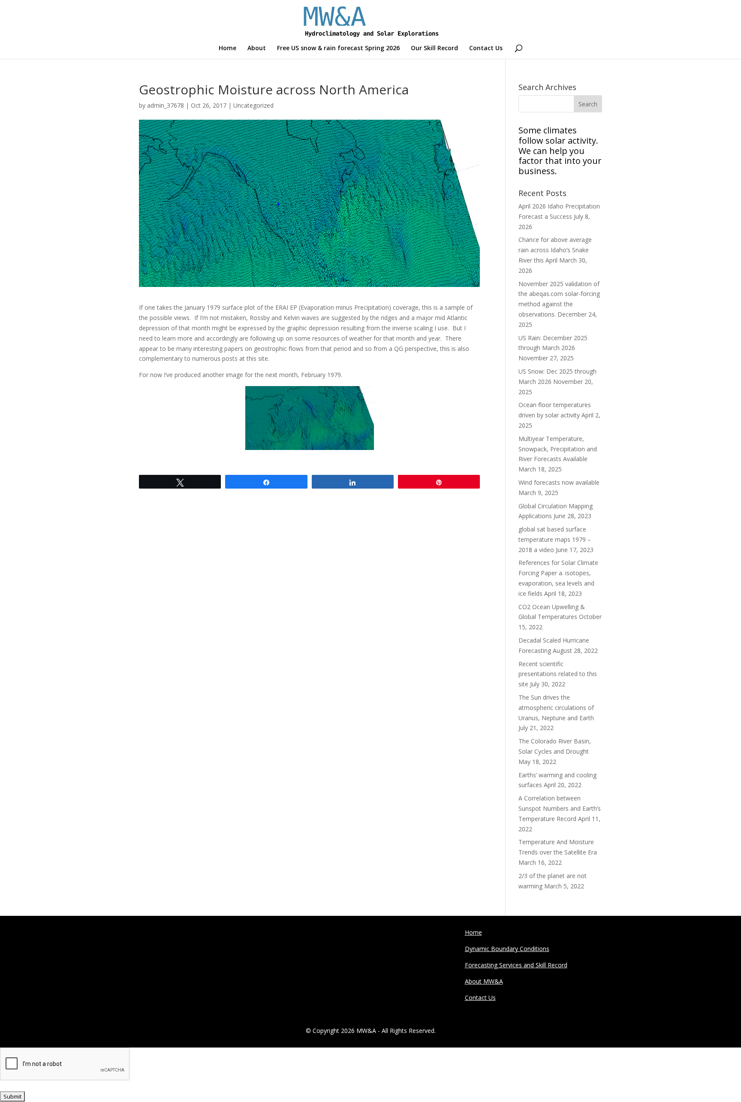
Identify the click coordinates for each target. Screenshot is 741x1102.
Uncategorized (253, 105)
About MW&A (484, 981)
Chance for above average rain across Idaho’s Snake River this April (555, 249)
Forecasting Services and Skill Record (516, 965)
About (256, 48)
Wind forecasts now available (558, 482)
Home (227, 48)
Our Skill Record (434, 48)
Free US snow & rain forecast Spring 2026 (338, 48)
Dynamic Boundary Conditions (507, 949)
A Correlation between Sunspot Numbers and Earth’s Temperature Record (559, 808)
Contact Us (486, 48)
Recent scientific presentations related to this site (557, 674)
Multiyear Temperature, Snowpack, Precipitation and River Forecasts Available (557, 449)
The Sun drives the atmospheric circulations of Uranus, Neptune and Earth (556, 707)
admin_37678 (165, 105)
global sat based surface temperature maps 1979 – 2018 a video (554, 539)
